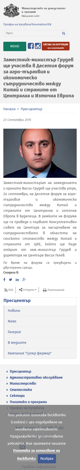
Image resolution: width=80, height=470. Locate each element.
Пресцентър (31, 109)
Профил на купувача (17, 24)
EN (49, 24)
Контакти (39, 24)
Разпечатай (56, 290)
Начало (9, 109)
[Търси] (64, 33)
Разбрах (47, 458)
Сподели (28, 290)
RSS (10, 290)
